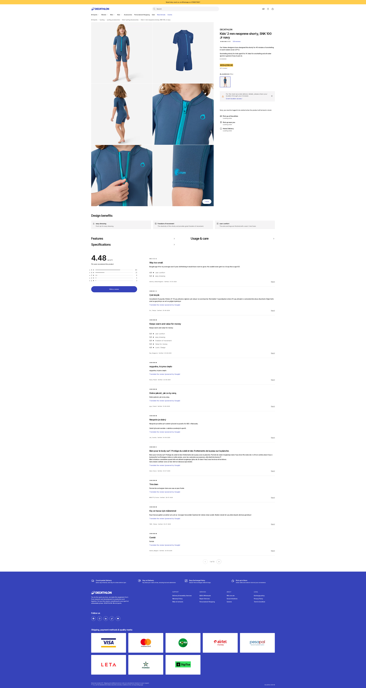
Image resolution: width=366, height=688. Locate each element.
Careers (229, 602)
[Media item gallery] (152, 114)
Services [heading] (203, 592)
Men (111, 15)
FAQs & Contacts (177, 602)
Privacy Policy (258, 598)
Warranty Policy (177, 598)
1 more (207, 201)
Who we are (231, 595)
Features (97, 238)
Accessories (128, 15)
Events (170, 15)
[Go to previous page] (205, 561)
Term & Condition (259, 602)
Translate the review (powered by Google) (164, 305)
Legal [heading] (256, 592)
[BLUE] (225, 82)
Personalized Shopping (142, 15)
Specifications (101, 244)
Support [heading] (175, 592)
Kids (118, 15)
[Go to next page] (219, 561)
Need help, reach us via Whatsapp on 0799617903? (183, 2)
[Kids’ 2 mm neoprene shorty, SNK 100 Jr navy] (121, 52)
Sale (153, 15)
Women (104, 15)
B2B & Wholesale (205, 595)
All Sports (94, 15)
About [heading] (229, 592)
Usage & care (200, 238)
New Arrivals (161, 15)
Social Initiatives (232, 598)
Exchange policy (259, 595)
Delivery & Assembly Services (182, 595)
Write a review (114, 289)
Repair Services (205, 598)
